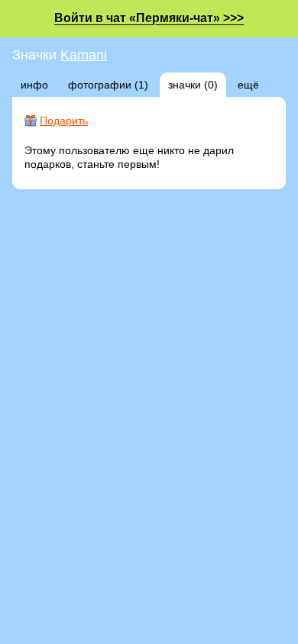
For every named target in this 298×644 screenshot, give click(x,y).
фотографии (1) (108, 85)
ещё (248, 85)
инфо (34, 85)
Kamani (83, 55)
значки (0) (193, 85)
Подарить (64, 120)
